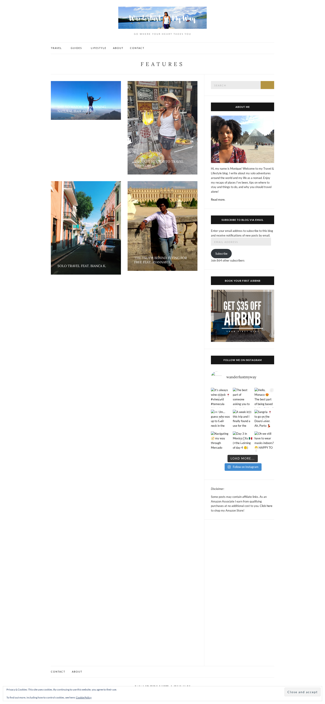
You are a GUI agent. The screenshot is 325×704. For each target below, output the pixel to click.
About (118, 48)
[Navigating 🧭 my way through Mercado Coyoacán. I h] (221, 441)
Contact (137, 48)
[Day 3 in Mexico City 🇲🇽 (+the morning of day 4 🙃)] (242, 441)
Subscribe (221, 253)
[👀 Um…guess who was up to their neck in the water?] (221, 419)
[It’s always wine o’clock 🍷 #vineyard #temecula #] (221, 397)
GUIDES (76, 48)
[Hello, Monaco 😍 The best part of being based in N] (264, 397)
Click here (266, 506)
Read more (218, 199)
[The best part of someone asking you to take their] (242, 397)
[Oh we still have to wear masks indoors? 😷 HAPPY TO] (264, 441)
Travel (56, 48)
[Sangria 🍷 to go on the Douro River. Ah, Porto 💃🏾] (264, 419)
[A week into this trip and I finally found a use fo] (242, 419)
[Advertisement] (242, 592)
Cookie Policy (84, 697)
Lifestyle (98, 48)
